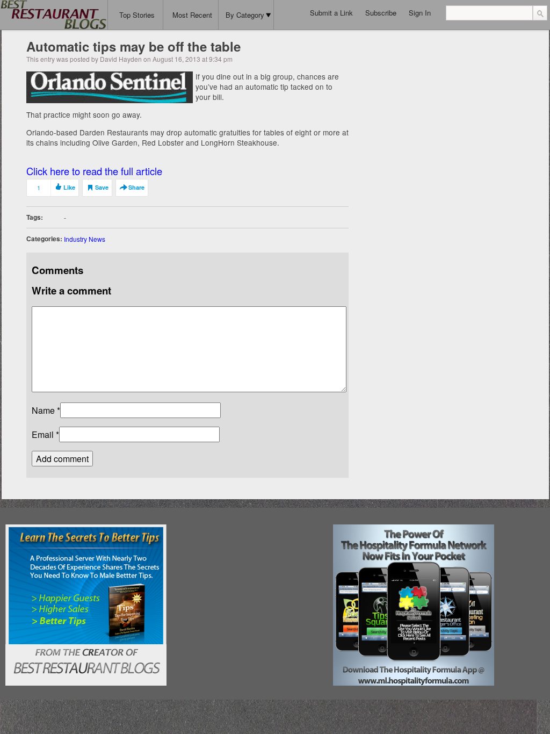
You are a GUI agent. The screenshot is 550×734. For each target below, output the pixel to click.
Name (43, 410)
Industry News (84, 238)
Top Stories (137, 15)
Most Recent (192, 15)
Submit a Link (331, 13)
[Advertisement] (249, 591)
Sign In (420, 13)
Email (43, 434)
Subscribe (380, 13)
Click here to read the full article (94, 171)
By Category (245, 15)
